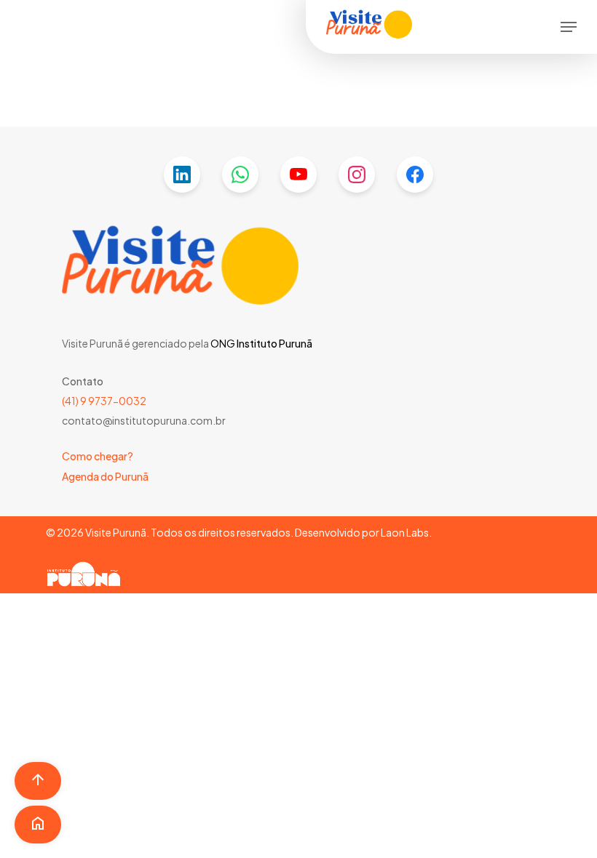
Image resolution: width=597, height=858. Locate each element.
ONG (222, 343)
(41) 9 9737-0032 (104, 400)
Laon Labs (405, 532)
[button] (569, 27)
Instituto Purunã (273, 343)
